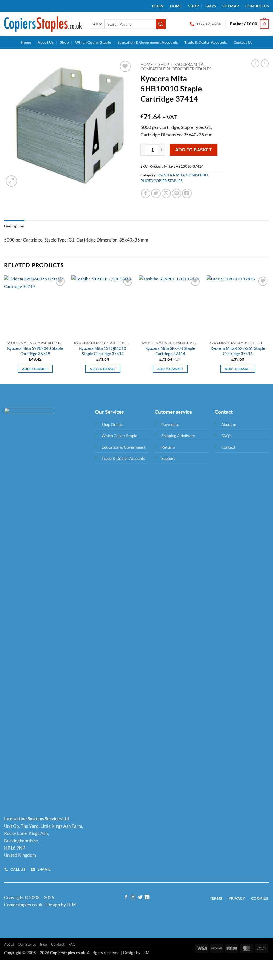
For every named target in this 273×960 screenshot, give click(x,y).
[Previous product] (265, 63)
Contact (228, 447)
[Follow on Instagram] (133, 897)
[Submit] (161, 24)
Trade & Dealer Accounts (205, 42)
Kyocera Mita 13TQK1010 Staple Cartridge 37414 (102, 351)
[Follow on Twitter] (140, 897)
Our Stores (27, 944)
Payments (170, 424)
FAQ (72, 944)
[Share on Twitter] (155, 193)
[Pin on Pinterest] (176, 193)
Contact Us (257, 6)
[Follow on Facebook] (126, 897)
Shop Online (112, 424)
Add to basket (193, 149)
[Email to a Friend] (166, 193)
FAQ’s (210, 6)
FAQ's (226, 435)
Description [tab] (14, 226)
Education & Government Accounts (147, 42)
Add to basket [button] (35, 369)
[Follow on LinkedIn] (147, 897)
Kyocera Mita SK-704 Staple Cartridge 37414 (170, 351)
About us (229, 424)
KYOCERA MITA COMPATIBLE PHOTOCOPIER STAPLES (175, 66)
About (9, 944)
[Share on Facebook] (145, 193)
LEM (145, 952)
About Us (46, 42)
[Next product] (255, 63)
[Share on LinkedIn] (186, 193)
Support (168, 458)
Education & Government (124, 447)
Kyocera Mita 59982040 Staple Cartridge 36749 (35, 351)
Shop (193, 6)
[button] (157, 6)
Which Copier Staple (93, 42)
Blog (43, 944)
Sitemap (230, 6)
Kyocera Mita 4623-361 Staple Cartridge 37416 (238, 351)
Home (176, 6)
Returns (168, 447)
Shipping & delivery (178, 435)
